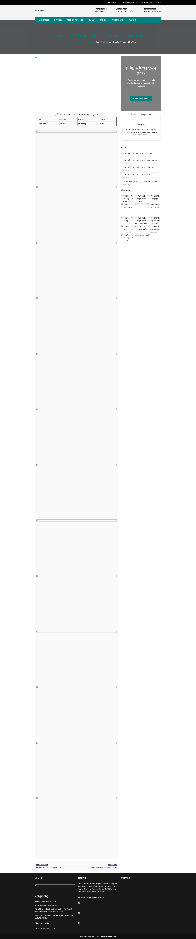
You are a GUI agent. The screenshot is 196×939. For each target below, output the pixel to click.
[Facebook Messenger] (193, 473)
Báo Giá (103, 20)
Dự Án (91, 20)
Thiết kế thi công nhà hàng (95, 892)
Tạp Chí (132, 20)
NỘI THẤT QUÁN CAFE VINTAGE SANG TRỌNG (140, 160)
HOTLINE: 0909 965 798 (140, 98)
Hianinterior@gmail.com (129, 2)
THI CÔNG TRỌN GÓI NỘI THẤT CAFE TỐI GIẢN (140, 182)
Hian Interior (43, 20)
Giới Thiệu (58, 20)
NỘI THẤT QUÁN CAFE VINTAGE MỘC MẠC (138, 167)
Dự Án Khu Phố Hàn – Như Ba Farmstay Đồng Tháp (76, 114)
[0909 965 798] (193, 466)
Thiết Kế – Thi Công (75, 20)
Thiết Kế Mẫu (117, 20)
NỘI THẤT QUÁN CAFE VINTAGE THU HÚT (138, 153)
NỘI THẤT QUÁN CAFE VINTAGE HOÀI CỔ (138, 175)
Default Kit (112, 936)
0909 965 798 (112, 2)
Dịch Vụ (141, 124)
